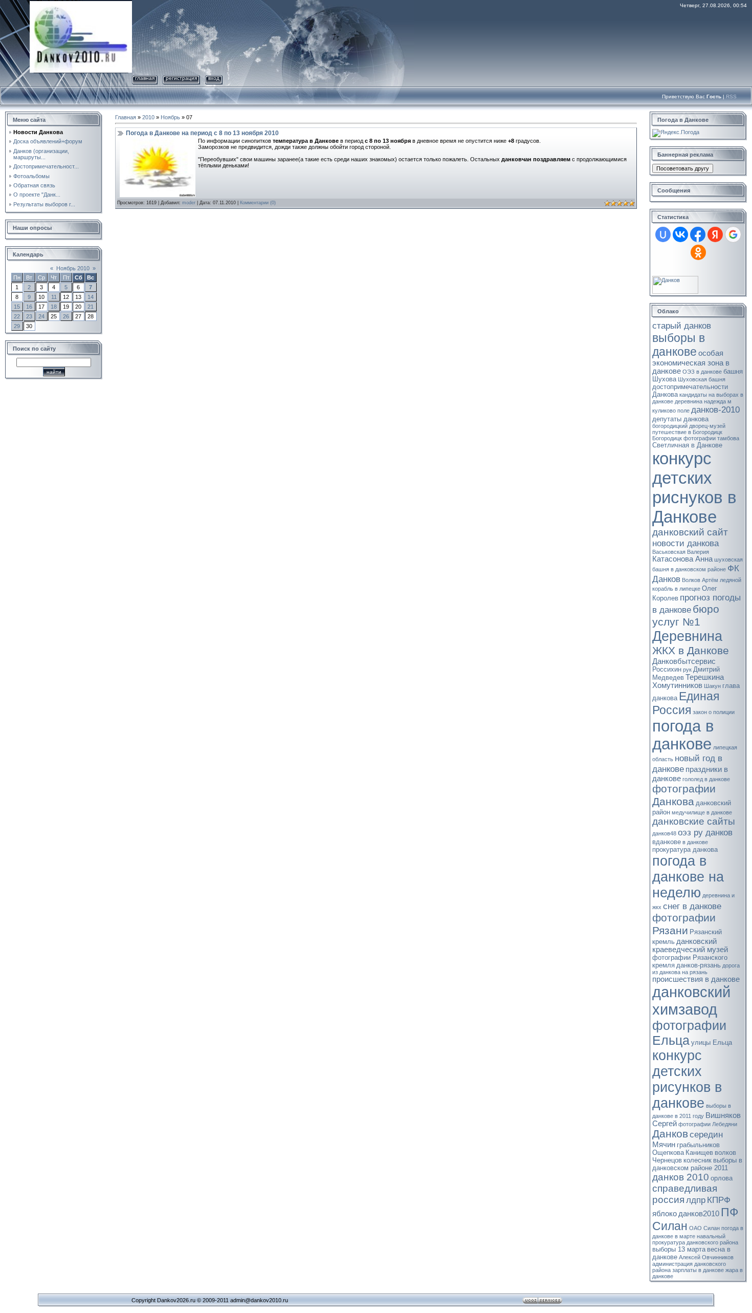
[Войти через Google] (733, 234)
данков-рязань (698, 965)
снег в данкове (692, 906)
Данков (670, 1134)
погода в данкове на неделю (688, 876)
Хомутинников (677, 685)
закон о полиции (714, 712)
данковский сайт (690, 532)
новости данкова (685, 543)
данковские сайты (693, 821)
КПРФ (719, 1200)
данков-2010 (715, 409)
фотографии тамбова (711, 438)
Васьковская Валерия (680, 552)
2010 (148, 117)
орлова (722, 1178)
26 (66, 316)
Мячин (663, 1144)
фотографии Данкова (684, 795)
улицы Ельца (711, 1042)
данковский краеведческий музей (690, 945)
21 (90, 307)
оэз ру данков (705, 832)
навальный (711, 1236)
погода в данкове (683, 734)
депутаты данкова (680, 419)
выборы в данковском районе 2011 (697, 1164)
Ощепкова (668, 1152)
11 (54, 297)
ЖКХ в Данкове (690, 650)
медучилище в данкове (702, 812)
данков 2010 (680, 1177)
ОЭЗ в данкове (702, 372)
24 (41, 316)
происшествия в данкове (696, 979)
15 (17, 307)
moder (188, 202)
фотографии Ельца (689, 1032)
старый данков (681, 325)
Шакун (712, 686)
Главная (144, 78)
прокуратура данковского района (695, 1242)
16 (29, 307)
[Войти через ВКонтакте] (680, 234)
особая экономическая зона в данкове (690, 362)
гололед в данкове (706, 779)
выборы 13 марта (678, 1249)
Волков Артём (700, 580)
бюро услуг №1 (685, 615)
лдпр (695, 1200)
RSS (731, 96)
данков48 (664, 833)
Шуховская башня (701, 379)
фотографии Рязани (684, 924)
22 (17, 316)
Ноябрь (170, 117)
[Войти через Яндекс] (715, 234)
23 (29, 316)
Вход (213, 78)
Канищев (699, 1152)
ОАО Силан (704, 1228)
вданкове (666, 842)
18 (54, 307)
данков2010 (698, 1214)
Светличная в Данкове (687, 445)
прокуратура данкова (685, 849)
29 (17, 326)
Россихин (666, 669)
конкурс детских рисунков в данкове (687, 1079)
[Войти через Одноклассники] (698, 252)
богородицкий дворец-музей (688, 426)
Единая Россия (685, 703)
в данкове (695, 842)
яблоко (664, 1214)
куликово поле (671, 410)
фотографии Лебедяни (707, 1124)
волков (725, 1152)
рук (687, 669)
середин (706, 1134)
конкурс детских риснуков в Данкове (694, 487)
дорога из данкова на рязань (696, 968)
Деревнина (687, 636)
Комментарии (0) (258, 202)
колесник (697, 1160)
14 (90, 297)
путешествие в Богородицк (687, 432)
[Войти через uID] (663, 234)
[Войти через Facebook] (697, 234)
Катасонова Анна (682, 559)
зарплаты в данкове (698, 1270)
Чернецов (667, 1160)
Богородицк (667, 438)
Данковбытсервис (684, 661)
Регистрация (181, 78)
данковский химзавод (691, 1000)
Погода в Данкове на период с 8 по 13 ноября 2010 (202, 133)
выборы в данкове (678, 344)
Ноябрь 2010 (73, 268)
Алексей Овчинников (706, 1257)
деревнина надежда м (703, 401)
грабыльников (698, 1145)
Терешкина (704, 677)
